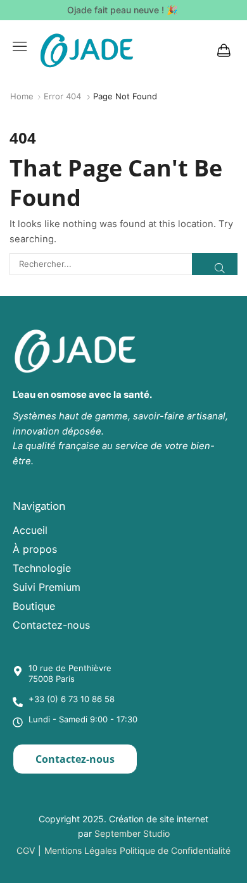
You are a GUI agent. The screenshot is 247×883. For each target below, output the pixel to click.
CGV (25, 850)
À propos (35, 549)
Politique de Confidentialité (175, 850)
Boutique (34, 606)
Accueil (30, 530)
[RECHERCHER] (215, 264)
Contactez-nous (51, 625)
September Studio (132, 833)
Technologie (42, 568)
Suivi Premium (46, 587)
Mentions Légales (80, 850)
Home (22, 96)
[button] (20, 46)
